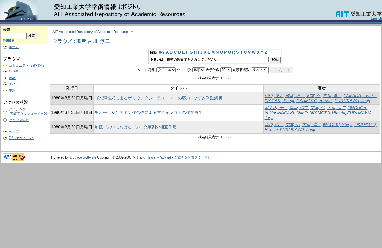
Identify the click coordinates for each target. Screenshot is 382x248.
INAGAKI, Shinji (279, 101)
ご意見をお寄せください (192, 157)
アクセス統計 (19, 120)
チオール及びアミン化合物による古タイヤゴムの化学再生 (149, 112)
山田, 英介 (274, 95)
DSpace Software (83, 157)
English (376, 18)
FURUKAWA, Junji (352, 101)
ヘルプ (14, 132)
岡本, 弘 (313, 95)
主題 (12, 90)
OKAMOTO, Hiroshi (314, 101)
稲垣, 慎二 (294, 95)
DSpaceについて (21, 138)
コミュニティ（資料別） (27, 65)
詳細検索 (9, 40)
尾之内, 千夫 (276, 108)
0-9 (162, 52)
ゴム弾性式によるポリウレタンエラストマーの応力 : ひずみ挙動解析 (158, 98)
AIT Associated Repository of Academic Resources (91, 32)
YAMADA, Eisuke (360, 95)
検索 (6, 30)
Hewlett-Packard (158, 157)
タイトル (15, 84)
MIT (136, 157)
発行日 (14, 72)
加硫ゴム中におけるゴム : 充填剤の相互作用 (136, 127)
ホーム (14, 47)
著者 (12, 78)
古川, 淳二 (332, 95)
